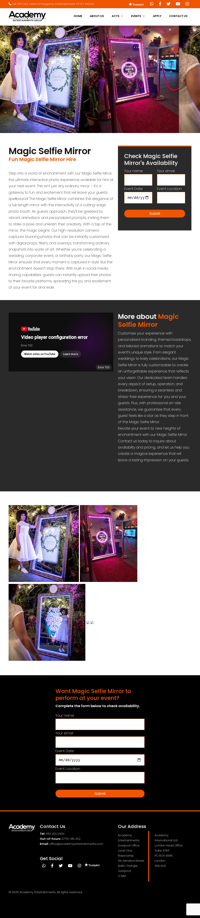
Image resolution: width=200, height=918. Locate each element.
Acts (115, 16)
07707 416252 (85, 4)
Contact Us (178, 16)
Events (136, 16)
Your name (133, 170)
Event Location (169, 188)
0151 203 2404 (26, 4)
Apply (157, 16)
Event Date (133, 188)
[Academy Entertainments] (27, 16)
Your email (166, 170)
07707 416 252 (71, 839)
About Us (97, 16)
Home (78, 16)
